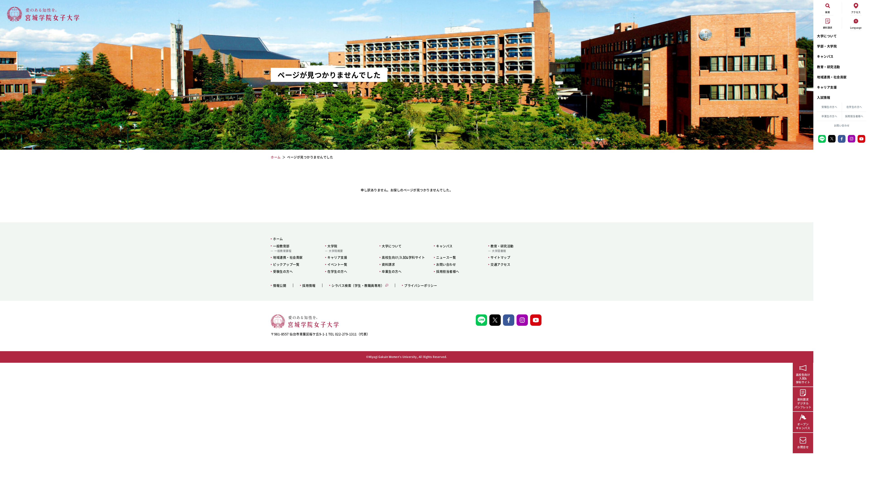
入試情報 (823, 97)
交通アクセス (500, 264)
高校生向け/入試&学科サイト (403, 257)
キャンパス (825, 56)
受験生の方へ (829, 107)
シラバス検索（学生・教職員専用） (357, 285)
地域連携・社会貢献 (832, 77)
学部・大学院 (827, 46)
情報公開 (279, 285)
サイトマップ (500, 257)
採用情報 (308, 285)
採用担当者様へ (854, 116)
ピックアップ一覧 (286, 264)
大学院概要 (336, 251)
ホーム (278, 238)
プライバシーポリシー (420, 285)
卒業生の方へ (829, 116)
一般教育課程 (282, 251)
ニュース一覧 (446, 257)
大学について (827, 36)
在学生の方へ (854, 107)
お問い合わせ (842, 125)
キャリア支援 (827, 87)
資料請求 (388, 264)
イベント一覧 (337, 264)
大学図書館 (499, 251)
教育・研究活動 (828, 66)
